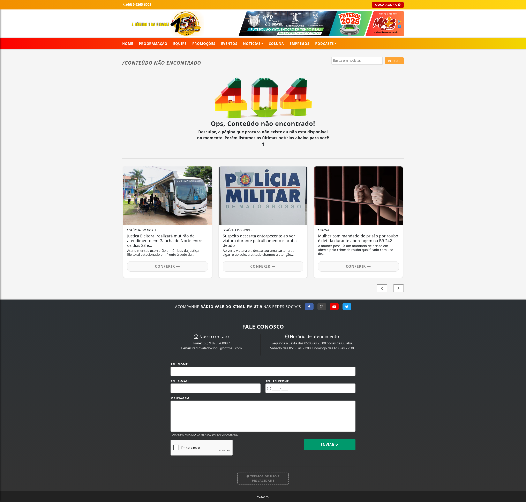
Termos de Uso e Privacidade (264, 478)
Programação (153, 43)
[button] (398, 288)
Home (127, 43)
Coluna (276, 43)
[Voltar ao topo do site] (519, 301)
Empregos (299, 43)
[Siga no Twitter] (347, 306)
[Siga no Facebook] (309, 306)
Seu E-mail (180, 381)
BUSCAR (394, 61)
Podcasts (324, 43)
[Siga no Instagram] (321, 306)
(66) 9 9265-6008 (215, 343)
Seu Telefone (277, 381)
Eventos (229, 43)
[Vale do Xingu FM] (167, 23)
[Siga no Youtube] (334, 306)
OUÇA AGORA (386, 5)
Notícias (252, 43)
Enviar (328, 444)
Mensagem (180, 398)
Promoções (203, 43)
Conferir (194, 266)
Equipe (180, 43)
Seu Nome (179, 364)
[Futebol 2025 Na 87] (311, 23)
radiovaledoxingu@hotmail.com (217, 348)
